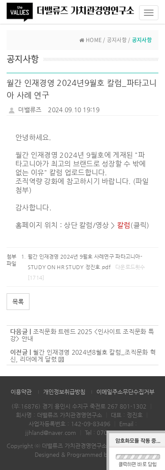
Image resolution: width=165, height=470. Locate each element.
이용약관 (21, 391)
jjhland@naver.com (50, 432)
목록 (18, 301)
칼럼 (124, 225)
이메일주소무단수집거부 (125, 391)
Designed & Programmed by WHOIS (82, 454)
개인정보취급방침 (64, 391)
